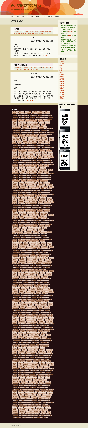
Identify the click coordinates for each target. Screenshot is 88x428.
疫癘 (26, 408)
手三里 (41, 203)
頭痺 (28, 331)
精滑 (50, 303)
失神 (15, 366)
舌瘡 (45, 374)
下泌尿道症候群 (36, 207)
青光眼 (47, 203)
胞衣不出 (42, 31)
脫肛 (35, 398)
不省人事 (35, 199)
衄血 (15, 364)
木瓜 (22, 318)
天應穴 (30, 228)
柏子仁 (33, 244)
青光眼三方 (16, 381)
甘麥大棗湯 (33, 359)
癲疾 (15, 402)
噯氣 (42, 340)
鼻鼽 (30, 198)
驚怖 (20, 265)
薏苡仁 (36, 198)
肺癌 (15, 115)
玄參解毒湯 (37, 402)
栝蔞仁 (46, 306)
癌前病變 (42, 128)
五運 (31, 381)
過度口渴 (22, 213)
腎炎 (28, 306)
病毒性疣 (16, 306)
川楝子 (36, 188)
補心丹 (41, 256)
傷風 (47, 359)
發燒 (31, 205)
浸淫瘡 (15, 415)
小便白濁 (27, 363)
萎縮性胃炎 (16, 149)
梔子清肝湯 (42, 351)
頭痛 (41, 111)
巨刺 (23, 190)
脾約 (23, 169)
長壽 (36, 321)
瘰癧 (41, 314)
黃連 (45, 318)
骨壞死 (45, 404)
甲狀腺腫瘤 (16, 310)
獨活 (34, 160)
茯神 (47, 218)
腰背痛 (15, 299)
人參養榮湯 (16, 190)
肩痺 (23, 258)
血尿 (40, 201)
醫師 (23, 16)
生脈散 (15, 385)
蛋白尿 (37, 243)
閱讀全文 (47, 55)
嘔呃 (21, 394)
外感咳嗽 (16, 186)
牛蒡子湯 (42, 415)
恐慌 (38, 190)
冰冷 (15, 374)
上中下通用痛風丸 (47, 353)
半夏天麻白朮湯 (29, 327)
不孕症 (38, 119)
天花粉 (15, 184)
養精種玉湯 (28, 336)
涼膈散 (44, 333)
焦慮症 (38, 267)
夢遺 (37, 151)
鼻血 (33, 291)
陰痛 (30, 278)
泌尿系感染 (16, 293)
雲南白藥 (37, 276)
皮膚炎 (15, 254)
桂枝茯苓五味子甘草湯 (19, 361)
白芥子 (15, 342)
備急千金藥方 (39, 258)
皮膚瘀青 (16, 318)
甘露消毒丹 (34, 126)
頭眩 (23, 340)
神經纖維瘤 (29, 233)
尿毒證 (51, 291)
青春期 (15, 383)
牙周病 (32, 186)
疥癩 (35, 400)
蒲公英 (21, 201)
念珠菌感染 (48, 319)
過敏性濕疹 (35, 241)
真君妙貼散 (28, 194)
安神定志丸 (24, 269)
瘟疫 (24, 228)
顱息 (43, 250)
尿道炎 (27, 280)
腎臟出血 (47, 254)
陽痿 (28, 175)
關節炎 (32, 117)
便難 (40, 252)
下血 (34, 280)
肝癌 (40, 115)
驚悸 (36, 278)
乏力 (50, 370)
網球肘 (42, 363)
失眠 (15, 113)
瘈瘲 (36, 415)
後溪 (40, 166)
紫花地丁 (27, 192)
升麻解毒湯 (44, 389)
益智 (38, 344)
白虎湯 (15, 409)
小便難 (45, 186)
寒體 (37, 334)
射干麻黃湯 (16, 295)
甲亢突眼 (45, 344)
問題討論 (61, 98)
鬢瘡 (49, 299)
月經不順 (40, 297)
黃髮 (47, 308)
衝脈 (48, 312)
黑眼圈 (41, 385)
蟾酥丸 (47, 259)
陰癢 (21, 291)
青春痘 (32, 69)
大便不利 (22, 400)
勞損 (29, 340)
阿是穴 (51, 214)
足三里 (29, 361)
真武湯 (34, 299)
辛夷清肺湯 (46, 177)
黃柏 (29, 130)
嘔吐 (23, 156)
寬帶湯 (22, 284)
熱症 (15, 239)
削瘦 (15, 363)
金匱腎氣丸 (26, 145)
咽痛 (20, 203)
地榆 (46, 171)
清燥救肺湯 (22, 153)
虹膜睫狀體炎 (45, 342)
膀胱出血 (16, 267)
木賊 (21, 314)
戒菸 (31, 286)
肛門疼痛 (16, 276)
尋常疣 (15, 188)
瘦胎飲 (41, 378)
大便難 (32, 154)
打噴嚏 (33, 177)
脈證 (21, 355)
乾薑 (46, 222)
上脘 (31, 334)
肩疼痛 (47, 288)
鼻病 (38, 162)
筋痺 (51, 258)
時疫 (34, 394)
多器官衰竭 (47, 224)
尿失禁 (29, 321)
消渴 (51, 117)
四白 (50, 169)
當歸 (34, 179)
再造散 (42, 321)
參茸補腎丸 (30, 263)
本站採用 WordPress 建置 (16, 425)
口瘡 (50, 153)
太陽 (46, 156)
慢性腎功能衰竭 (25, 396)
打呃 (45, 368)
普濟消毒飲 (38, 286)
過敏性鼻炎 (35, 134)
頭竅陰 (15, 171)
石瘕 (27, 291)
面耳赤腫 (16, 378)
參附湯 (22, 411)
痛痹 (38, 291)
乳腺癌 (39, 374)
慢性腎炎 (32, 409)
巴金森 (15, 246)
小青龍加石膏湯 (34, 372)
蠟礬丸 (45, 402)
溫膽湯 (22, 175)
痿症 (47, 301)
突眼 (31, 243)
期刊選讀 (61, 80)
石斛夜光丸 (42, 393)
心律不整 (29, 415)
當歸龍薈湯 (23, 406)
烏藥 (30, 349)
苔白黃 (29, 213)
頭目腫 (27, 248)
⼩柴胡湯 (23, 276)
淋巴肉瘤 (22, 147)
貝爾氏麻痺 (41, 160)
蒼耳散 (28, 329)
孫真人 (51, 220)
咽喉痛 (21, 121)
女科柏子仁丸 (17, 228)
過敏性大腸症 (28, 220)
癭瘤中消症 (40, 265)
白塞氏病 (38, 228)
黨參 (45, 409)
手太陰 (15, 166)
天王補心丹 (22, 123)
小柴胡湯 (28, 121)
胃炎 (15, 153)
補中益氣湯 (36, 130)
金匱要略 (24, 271)
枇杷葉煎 (48, 265)
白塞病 (27, 254)
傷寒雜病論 (34, 310)
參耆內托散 (25, 237)
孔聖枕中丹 (27, 282)
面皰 (20, 398)
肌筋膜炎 (40, 288)
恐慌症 (39, 282)
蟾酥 (26, 154)
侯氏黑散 (29, 411)
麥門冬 (41, 141)
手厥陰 (41, 376)
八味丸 (24, 301)
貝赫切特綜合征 (17, 243)
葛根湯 (39, 117)
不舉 (51, 318)
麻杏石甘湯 (34, 256)
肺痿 (51, 374)
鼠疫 (20, 374)
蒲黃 (36, 149)
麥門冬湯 (28, 183)
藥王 (47, 398)
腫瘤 (27, 393)
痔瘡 (22, 173)
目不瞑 (48, 338)
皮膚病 (32, 31)
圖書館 (37, 16)
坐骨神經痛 (22, 261)
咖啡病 (38, 293)
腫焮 (41, 259)
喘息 (21, 216)
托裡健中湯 (16, 288)
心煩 (34, 173)
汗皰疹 (33, 143)
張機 (21, 297)
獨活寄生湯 (35, 312)
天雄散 (30, 406)
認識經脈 (61, 83)
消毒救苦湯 (44, 364)
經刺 (51, 186)
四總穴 (43, 134)
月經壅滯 (46, 284)
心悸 (35, 121)
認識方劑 (26, 67)
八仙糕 (38, 186)
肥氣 (15, 220)
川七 (30, 346)
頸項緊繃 (49, 261)
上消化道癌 (36, 250)
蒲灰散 (39, 318)
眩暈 (39, 138)
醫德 (18, 16)
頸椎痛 (21, 312)
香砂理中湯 (23, 278)
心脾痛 (47, 381)
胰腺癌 (43, 205)
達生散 (26, 353)
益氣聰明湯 (16, 138)
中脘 (20, 323)
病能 (20, 366)
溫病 (15, 357)
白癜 (45, 387)
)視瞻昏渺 (16, 304)
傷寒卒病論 (37, 336)
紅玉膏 (22, 224)
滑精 (43, 190)
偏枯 (22, 306)
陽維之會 (29, 351)
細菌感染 (34, 366)
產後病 (15, 183)
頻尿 (15, 162)
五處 (38, 353)
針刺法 (41, 308)
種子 (40, 121)
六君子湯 (49, 321)
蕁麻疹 (27, 134)
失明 (32, 357)
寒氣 (20, 220)
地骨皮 (37, 333)
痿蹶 (39, 387)
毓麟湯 (15, 325)
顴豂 (15, 207)
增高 (20, 370)
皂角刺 (15, 355)
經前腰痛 (47, 175)
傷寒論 (22, 325)
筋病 (50, 119)
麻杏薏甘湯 (35, 164)
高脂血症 (36, 340)
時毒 (49, 188)
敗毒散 (15, 308)
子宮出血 (47, 179)
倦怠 (15, 393)
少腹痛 (48, 372)
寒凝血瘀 (36, 361)
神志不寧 (33, 387)
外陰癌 (51, 323)
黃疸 (15, 192)
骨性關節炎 (42, 126)
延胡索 (22, 329)
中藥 (40, 366)
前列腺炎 (27, 207)
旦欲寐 (28, 224)
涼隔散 (35, 259)
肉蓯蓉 (40, 179)
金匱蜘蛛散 (39, 301)
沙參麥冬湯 (41, 184)
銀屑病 (33, 288)
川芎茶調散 (27, 124)
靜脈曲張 (33, 274)
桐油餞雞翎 (35, 273)
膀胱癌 (40, 143)
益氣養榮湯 (44, 181)
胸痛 (28, 319)
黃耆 (36, 239)
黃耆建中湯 (16, 229)
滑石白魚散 (43, 303)
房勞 (30, 276)
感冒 (21, 111)
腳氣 (48, 278)
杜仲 (27, 303)
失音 (20, 364)
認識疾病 (61, 76)
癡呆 (15, 273)
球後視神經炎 (32, 252)
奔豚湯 (43, 198)
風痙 (50, 31)
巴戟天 (34, 331)
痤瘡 (40, 67)
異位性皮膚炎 (34, 67)
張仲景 (49, 151)
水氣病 (24, 198)
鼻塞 (15, 121)
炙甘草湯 (16, 389)
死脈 (15, 261)
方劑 (28, 113)
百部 (15, 372)
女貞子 (24, 346)
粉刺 (49, 244)
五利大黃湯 (28, 402)
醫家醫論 (61, 90)
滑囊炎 (49, 316)
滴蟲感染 (44, 304)
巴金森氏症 (37, 220)
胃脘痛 (34, 192)
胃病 (45, 117)
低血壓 (34, 396)
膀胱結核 (43, 370)
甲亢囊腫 (39, 254)
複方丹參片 (41, 132)
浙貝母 (40, 359)
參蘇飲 (29, 181)
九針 (37, 168)
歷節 (36, 269)
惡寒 (28, 160)
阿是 (42, 241)
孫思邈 (37, 233)
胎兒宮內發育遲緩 (18, 231)
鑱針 (39, 323)
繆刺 (28, 184)
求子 (36, 128)
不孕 (36, 123)
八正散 (15, 136)
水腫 (38, 147)
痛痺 (15, 333)
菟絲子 (21, 248)
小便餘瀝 (36, 325)
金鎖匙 (21, 194)
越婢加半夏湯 (45, 346)
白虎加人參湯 (17, 205)
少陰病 (22, 184)
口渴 (48, 413)
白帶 (15, 370)
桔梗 (24, 139)
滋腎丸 (49, 239)
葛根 (36, 169)
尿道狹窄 (30, 333)
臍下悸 (49, 231)
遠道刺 (32, 374)
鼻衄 (26, 203)
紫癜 (15, 376)
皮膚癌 (50, 295)
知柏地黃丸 (46, 406)
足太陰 (15, 177)
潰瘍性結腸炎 (22, 151)
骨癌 (15, 199)
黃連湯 (35, 209)
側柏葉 (27, 179)
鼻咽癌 (46, 121)
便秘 (26, 115)
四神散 (15, 314)
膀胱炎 (46, 211)
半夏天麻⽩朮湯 (30, 318)
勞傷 (20, 353)
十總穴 (28, 389)
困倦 (45, 252)
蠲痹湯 (42, 349)
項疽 (42, 273)
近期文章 (50, 16)
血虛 (39, 237)
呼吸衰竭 (40, 319)
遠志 (29, 209)
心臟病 (46, 400)
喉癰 (51, 271)
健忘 (52, 201)
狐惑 (26, 265)
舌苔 (24, 349)
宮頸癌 (21, 336)
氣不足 (50, 250)
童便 (51, 389)
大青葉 (30, 151)
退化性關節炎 (45, 325)
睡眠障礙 (16, 173)
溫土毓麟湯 (25, 310)
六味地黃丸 (16, 156)
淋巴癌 (36, 413)
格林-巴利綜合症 (40, 316)
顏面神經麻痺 (17, 139)
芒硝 (34, 248)
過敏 (26, 119)
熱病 (48, 334)
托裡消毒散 (38, 139)
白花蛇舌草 (30, 147)
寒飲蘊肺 (30, 348)
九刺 (40, 171)
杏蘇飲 (15, 329)
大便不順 (44, 276)
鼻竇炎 (27, 312)
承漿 (23, 181)
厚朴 (40, 175)
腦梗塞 (47, 408)
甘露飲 (24, 138)
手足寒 (33, 237)
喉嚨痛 (36, 31)
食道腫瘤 (42, 269)
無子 (15, 248)
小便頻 (21, 273)
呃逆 (37, 214)
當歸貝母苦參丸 (24, 256)
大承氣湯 (16, 396)
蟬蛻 (26, 387)
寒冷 (15, 398)
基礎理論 (61, 89)
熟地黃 (23, 218)
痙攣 (33, 33)
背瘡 (27, 177)
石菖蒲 (28, 325)
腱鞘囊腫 (41, 261)
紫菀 (30, 188)
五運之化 (42, 355)
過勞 (40, 194)
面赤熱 (21, 402)
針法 (49, 198)
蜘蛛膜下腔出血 (31, 218)
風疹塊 (32, 408)
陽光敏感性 (33, 203)
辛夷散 (22, 168)
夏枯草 (49, 340)
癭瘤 (15, 280)
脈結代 (27, 376)
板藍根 (22, 171)
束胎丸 (32, 417)
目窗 (34, 184)
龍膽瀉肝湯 (45, 130)
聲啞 (41, 226)
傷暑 (44, 327)
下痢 (35, 224)
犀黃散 (50, 393)
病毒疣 (27, 164)
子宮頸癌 (25, 126)
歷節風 (32, 265)
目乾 (15, 321)
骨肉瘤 (49, 160)
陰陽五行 (33, 323)
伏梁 (30, 385)
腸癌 (44, 220)
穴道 (47, 111)
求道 (42, 413)
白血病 (21, 134)
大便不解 (21, 241)
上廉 (15, 211)
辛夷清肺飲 (16, 338)
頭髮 (45, 323)
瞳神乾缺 (16, 331)
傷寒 (35, 111)
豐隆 (15, 348)
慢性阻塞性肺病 (36, 404)
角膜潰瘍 (24, 214)
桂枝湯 (36, 346)
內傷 (33, 353)
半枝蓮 (40, 158)
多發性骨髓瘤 (17, 349)
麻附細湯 (41, 396)
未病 (20, 162)
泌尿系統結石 (42, 216)
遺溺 (28, 173)
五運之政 (39, 368)
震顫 (20, 196)
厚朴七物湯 (23, 308)
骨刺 (45, 417)
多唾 (44, 336)
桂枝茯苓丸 (24, 186)
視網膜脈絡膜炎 (41, 289)
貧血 (34, 319)
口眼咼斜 (16, 160)
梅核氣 (48, 396)
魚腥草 (15, 406)
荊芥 (19, 141)
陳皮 (21, 177)
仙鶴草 (36, 181)
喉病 (26, 33)
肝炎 (20, 158)
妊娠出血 (36, 389)
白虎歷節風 (22, 321)
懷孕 (23, 130)
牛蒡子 (15, 224)
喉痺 (46, 31)
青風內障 (38, 406)
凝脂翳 (35, 226)
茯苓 (49, 243)
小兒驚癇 (21, 351)
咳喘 (28, 299)
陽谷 (43, 243)
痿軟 (26, 374)
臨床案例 (61, 96)
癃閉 (40, 224)
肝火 (22, 319)
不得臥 (25, 417)
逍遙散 (34, 201)
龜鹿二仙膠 (44, 213)
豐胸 (26, 357)
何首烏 (34, 175)
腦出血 (15, 411)
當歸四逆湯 (50, 363)
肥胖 (21, 179)
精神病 (15, 244)
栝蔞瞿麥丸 (36, 329)
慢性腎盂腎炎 (23, 409)
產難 (37, 391)
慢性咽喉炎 (23, 385)
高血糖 (42, 239)
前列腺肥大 (16, 346)
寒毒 (30, 308)
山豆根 (15, 259)
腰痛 (15, 134)
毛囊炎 (22, 415)
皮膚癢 (29, 149)
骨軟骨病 (29, 379)
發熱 (51, 402)
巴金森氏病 (21, 233)
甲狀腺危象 (22, 333)
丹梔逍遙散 (16, 214)
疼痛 (32, 196)
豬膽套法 (46, 237)
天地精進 (12, 16)
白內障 (51, 329)
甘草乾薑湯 (46, 267)
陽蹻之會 (41, 338)
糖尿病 (28, 111)
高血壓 (45, 138)
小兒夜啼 (16, 218)
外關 (46, 166)
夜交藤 (15, 175)
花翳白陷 (24, 381)
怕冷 (43, 391)
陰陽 (37, 348)
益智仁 (46, 192)
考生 (23, 295)
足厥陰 (21, 327)
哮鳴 (44, 228)
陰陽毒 (15, 413)
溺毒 (35, 216)
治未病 (34, 378)
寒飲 (26, 323)
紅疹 (49, 134)
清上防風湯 (20, 64)
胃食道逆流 (26, 141)
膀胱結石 (16, 359)
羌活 (21, 303)
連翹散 (44, 235)
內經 (20, 274)
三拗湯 (36, 231)
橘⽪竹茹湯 (34, 303)
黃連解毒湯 (16, 130)
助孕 (26, 196)
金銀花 (15, 179)
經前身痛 (23, 235)
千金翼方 (30, 246)
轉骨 (44, 394)
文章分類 (43, 16)
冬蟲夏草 (37, 411)
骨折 (49, 205)
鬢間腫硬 (27, 364)
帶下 (20, 357)
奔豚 (39, 244)
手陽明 (15, 164)
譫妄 (51, 364)
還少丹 (40, 280)
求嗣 (15, 123)
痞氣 (15, 209)
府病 (30, 413)
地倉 (15, 201)
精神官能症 (40, 408)
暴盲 (15, 241)
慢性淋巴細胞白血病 (18, 379)
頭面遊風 (31, 301)
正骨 (25, 391)
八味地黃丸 (50, 132)
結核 (15, 203)
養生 (22, 160)
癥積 (22, 267)
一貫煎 (15, 291)
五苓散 (27, 201)
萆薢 (41, 310)
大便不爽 (48, 263)
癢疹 (15, 119)
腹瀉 (51, 154)
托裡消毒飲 (16, 301)
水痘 (47, 378)
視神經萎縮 (39, 263)
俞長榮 (15, 278)
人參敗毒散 (16, 237)
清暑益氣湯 (16, 252)
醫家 (28, 378)
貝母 (17, 28)
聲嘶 (31, 214)
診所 (27, 16)
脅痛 (40, 400)
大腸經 (15, 216)
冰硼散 (35, 314)
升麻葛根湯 (47, 383)
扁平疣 (44, 154)
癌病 (46, 280)
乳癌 (36, 136)
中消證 (44, 291)
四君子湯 (28, 226)
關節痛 (43, 188)
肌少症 (15, 226)
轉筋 (51, 246)
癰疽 (27, 166)
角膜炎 (35, 355)
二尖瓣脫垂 (35, 295)
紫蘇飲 (26, 366)
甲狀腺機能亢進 (34, 370)
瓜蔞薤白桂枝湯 (24, 244)
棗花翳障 (28, 355)
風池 (39, 177)
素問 (22, 250)
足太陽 (51, 164)
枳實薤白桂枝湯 (17, 334)
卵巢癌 (46, 143)
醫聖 (28, 284)
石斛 (42, 151)
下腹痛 (27, 297)
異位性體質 (16, 181)
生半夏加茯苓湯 (23, 372)
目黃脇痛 (22, 259)
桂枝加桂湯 (22, 348)
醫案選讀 (61, 78)
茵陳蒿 (44, 233)
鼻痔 (37, 205)
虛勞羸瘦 (37, 235)
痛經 (15, 143)
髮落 (23, 293)
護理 (20, 192)
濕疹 (25, 69)
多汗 (30, 235)
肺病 (15, 33)
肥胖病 (51, 147)
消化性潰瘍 (16, 258)
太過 (15, 344)
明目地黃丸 (24, 368)
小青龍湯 (16, 269)
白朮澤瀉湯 (31, 289)
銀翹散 (24, 128)
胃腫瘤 (15, 284)
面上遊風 (35, 363)
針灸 (20, 115)
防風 (20, 124)
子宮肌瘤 (29, 136)
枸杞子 (47, 310)
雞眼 (37, 304)
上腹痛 (50, 128)
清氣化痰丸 (28, 239)
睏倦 (28, 241)
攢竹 (38, 154)
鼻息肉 (15, 213)
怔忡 (20, 154)
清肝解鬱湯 (16, 340)
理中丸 (24, 252)
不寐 (47, 123)
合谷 (21, 183)
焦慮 (21, 254)
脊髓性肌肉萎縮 (31, 261)
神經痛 (44, 329)
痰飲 (15, 274)
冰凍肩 (43, 295)
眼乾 (50, 304)
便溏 (15, 265)
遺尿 (29, 156)
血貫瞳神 (16, 319)
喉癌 (20, 286)
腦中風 (21, 344)
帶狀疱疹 (50, 391)
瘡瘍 (19, 33)
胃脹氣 (26, 222)
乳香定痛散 (48, 314)
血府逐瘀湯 (47, 274)
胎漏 (47, 376)
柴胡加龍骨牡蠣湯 (29, 162)
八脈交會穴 (22, 209)
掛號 (32, 16)
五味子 (44, 147)
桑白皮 (40, 274)
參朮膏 (46, 248)
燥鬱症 (15, 256)
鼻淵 (15, 327)
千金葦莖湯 (28, 231)
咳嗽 (42, 33)
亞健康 (31, 391)
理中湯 (43, 196)
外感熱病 (43, 214)
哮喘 (25, 243)
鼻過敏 (46, 158)
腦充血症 (16, 250)
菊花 (29, 259)
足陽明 (29, 169)
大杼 (20, 207)
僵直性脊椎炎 (30, 316)
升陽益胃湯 (25, 338)
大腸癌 (47, 145)
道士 (20, 387)
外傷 (50, 327)
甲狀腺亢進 (23, 383)
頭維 (44, 153)
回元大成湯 (25, 288)
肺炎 (35, 379)
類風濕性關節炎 (31, 132)
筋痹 (45, 271)
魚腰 (23, 149)
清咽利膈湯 (16, 198)
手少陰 (22, 299)
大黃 (15, 222)
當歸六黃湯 (23, 188)
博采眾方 (61, 92)
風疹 (43, 124)
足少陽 (27, 199)
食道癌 (15, 117)
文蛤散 (22, 342)
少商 (45, 286)
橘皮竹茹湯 (16, 263)
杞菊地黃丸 (29, 168)
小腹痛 (27, 211)
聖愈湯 (40, 211)
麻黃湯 (34, 171)
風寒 (41, 381)
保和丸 (45, 293)
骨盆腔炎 (21, 404)
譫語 (49, 351)
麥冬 (21, 166)
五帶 (40, 331)
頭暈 (45, 139)
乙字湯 (15, 168)
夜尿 (52, 156)
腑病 (15, 387)
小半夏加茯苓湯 (17, 282)
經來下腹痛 (24, 304)
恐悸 (42, 312)
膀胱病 (34, 376)
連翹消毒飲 (42, 299)
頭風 (49, 355)
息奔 (43, 411)
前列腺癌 (39, 417)
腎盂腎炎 (31, 383)
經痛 (41, 209)
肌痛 (28, 342)
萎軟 (49, 361)
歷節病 (29, 123)
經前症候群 (38, 271)
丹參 (37, 196)
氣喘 (35, 156)
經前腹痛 (44, 246)
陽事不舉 (34, 393)
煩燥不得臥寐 (17, 417)
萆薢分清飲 (36, 124)
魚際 (15, 323)
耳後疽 (40, 248)
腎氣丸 (22, 136)
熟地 (34, 284)
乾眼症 (46, 331)
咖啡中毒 (39, 383)
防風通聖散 (35, 145)
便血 (15, 404)
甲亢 (30, 128)
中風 (20, 119)
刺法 (27, 143)
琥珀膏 (38, 327)
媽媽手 (21, 376)
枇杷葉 (15, 289)
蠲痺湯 (15, 147)
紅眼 (50, 394)
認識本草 (25, 31)
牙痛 (40, 222)
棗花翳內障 (35, 342)
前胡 (40, 192)
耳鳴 (20, 363)
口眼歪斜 (33, 158)
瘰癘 (15, 391)
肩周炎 (46, 282)
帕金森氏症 (27, 398)
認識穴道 (61, 81)
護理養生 (61, 94)
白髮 (42, 348)
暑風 (15, 316)
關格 (23, 229)
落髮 (15, 336)
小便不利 (16, 368)
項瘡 (15, 158)
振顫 (47, 385)
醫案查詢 (57, 16)
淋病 (28, 171)
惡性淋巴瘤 (16, 271)
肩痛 (41, 149)
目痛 (26, 370)
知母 (23, 132)
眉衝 (46, 173)
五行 (42, 334)
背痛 (22, 389)
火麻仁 (21, 393)
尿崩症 (21, 239)
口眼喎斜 (42, 199)
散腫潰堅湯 (35, 364)
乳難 (22, 33)
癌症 (15, 111)
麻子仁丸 (43, 164)
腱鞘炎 (28, 250)
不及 (22, 331)
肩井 (52, 173)
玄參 (34, 211)
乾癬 (49, 190)
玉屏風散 (28, 216)
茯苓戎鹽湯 (23, 289)
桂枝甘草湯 (24, 359)
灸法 (35, 229)
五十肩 (25, 205)
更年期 (40, 306)
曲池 (21, 164)
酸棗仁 (44, 162)
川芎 (51, 138)
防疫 (51, 368)
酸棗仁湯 (38, 357)
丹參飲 (40, 218)
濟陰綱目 (46, 183)
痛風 (47, 141)
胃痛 (15, 196)
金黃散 (27, 273)
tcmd (47, 33)
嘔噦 (36, 349)
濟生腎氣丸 (16, 128)
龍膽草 (27, 394)
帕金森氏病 (23, 413)
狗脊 (21, 226)
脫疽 (49, 415)
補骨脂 (50, 199)
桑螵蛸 (15, 400)
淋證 (29, 229)
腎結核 (21, 280)
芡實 (47, 226)
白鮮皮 (46, 194)
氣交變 (15, 394)
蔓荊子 (21, 211)
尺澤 (25, 334)
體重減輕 (49, 184)
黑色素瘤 (30, 258)
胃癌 (34, 113)
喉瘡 (15, 353)
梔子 (29, 153)
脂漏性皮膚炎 (45, 67)
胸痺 (31, 304)
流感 (21, 113)
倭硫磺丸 (21, 316)
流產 (28, 404)
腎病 (15, 124)
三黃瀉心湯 (42, 379)
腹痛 (22, 378)
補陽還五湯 (31, 138)
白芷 (47, 149)
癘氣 (43, 361)
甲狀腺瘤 (22, 246)
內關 (42, 372)
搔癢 (32, 119)
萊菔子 (36, 213)
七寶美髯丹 (30, 293)
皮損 (36, 33)
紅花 (35, 183)
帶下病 (32, 344)
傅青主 (15, 297)
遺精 (50, 162)
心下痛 (49, 273)
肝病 (40, 156)
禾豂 (47, 209)
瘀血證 (39, 409)
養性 (34, 306)
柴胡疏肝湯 (16, 169)
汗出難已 (34, 222)
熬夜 (23, 263)
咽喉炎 (46, 113)
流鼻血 (42, 278)
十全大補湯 (47, 115)
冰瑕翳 (32, 368)
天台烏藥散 (30, 190)
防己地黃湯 (46, 207)
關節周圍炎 (43, 169)
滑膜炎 (15, 303)
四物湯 (34, 141)
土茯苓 (46, 366)
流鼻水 (40, 173)
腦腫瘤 (41, 398)
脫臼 (26, 274)
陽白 (26, 158)
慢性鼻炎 (49, 349)
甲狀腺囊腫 (46, 357)
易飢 (29, 400)
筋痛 (15, 286)
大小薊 (43, 168)
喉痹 (29, 33)
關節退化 (34, 166)
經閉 (15, 151)
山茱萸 (42, 231)
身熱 (15, 351)
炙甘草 (41, 229)
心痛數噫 (33, 338)
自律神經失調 (17, 126)
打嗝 (20, 408)
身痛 (15, 194)
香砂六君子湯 (30, 267)
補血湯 (50, 289)
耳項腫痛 (28, 314)
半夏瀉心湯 (43, 136)
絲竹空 (21, 143)
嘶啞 (15, 408)
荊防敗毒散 (16, 132)
